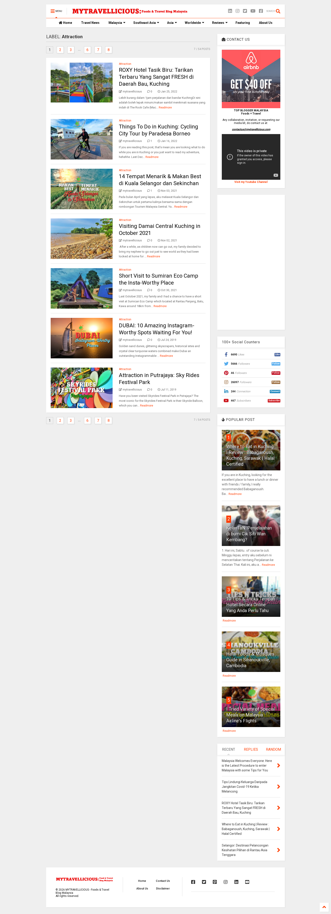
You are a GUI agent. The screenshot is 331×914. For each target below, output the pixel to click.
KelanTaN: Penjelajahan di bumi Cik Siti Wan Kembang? (249, 533)
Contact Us (163, 881)
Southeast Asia (144, 23)
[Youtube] (247, 882)
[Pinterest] (215, 882)
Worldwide (193, 23)
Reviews (218, 23)
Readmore (165, 107)
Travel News (90, 23)
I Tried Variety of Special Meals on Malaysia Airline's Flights (250, 714)
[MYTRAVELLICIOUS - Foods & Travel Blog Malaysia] (129, 12)
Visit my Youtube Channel (251, 182)
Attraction (125, 63)
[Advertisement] (251, 262)
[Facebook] (261, 11)
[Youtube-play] (253, 11)
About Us (265, 23)
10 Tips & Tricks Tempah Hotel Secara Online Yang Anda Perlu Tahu (250, 604)
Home (67, 23)
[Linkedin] (230, 11)
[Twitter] (245, 11)
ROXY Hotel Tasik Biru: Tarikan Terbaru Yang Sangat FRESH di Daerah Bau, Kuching (156, 77)
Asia (170, 23)
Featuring (243, 23)
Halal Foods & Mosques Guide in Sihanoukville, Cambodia (250, 659)
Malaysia (115, 23)
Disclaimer (163, 888)
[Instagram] (238, 11)
